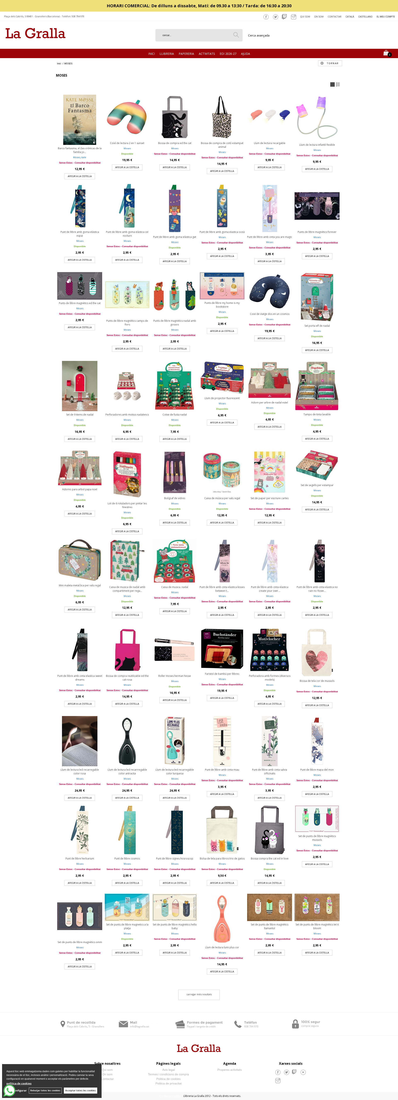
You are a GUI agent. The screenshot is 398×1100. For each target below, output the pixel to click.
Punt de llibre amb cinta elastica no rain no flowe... (317, 589)
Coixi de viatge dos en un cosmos (269, 314)
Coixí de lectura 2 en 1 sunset (127, 143)
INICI (151, 54)
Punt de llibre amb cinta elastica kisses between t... (222, 589)
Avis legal (168, 1069)
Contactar (334, 16)
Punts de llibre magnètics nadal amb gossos (174, 322)
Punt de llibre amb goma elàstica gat (174, 237)
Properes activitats (229, 1069)
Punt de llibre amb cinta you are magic (269, 237)
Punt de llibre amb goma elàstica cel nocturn (127, 233)
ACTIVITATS (207, 54)
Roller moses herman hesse (174, 676)
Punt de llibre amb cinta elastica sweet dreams (79, 677)
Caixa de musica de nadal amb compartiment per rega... (127, 589)
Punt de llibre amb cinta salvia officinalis (269, 771)
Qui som (305, 16)
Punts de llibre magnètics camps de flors (127, 322)
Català (350, 16)
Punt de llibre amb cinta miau (222, 769)
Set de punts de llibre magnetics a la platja (127, 926)
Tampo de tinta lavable (317, 414)
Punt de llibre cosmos (127, 858)
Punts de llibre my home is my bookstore (222, 304)
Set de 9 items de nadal (79, 414)
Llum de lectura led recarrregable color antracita (127, 771)
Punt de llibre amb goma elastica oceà (222, 232)
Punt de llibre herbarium (80, 858)
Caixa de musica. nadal (174, 587)
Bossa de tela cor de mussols (317, 681)
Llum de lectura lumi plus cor (222, 947)
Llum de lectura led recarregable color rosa (80, 771)
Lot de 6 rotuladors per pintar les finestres (127, 505)
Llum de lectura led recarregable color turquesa (174, 771)
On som (319, 16)
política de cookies (19, 1083)
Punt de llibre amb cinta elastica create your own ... (269, 589)
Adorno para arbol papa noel (79, 489)
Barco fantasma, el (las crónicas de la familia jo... (80, 150)
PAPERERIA (186, 54)
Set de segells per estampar (317, 485)
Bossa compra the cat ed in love (270, 858)
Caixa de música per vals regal (222, 498)
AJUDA (245, 54)
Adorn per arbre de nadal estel (269, 402)
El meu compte (386, 16)
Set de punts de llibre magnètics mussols (317, 838)
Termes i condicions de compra (168, 1074)
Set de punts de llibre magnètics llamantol (269, 926)
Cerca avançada (258, 35)
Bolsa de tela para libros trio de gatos (222, 858)
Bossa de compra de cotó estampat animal (222, 145)
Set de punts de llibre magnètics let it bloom (317, 926)
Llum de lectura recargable (269, 143)
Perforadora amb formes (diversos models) (269, 677)
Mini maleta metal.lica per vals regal (80, 585)
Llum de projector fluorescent (222, 398)
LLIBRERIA (167, 54)
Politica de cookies (168, 1078)
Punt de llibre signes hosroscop (174, 858)
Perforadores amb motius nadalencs (127, 414)
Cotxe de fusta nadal (175, 414)
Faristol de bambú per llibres (222, 674)
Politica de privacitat (168, 1083)
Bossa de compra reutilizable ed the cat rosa (127, 677)
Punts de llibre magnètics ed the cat (80, 303)
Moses (127, 148)
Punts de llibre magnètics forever (317, 232)
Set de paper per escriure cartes (270, 498)
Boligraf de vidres (174, 498)
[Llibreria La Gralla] (35, 43)
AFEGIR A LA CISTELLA (80, 176)
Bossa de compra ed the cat (174, 143)
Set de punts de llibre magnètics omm (80, 942)
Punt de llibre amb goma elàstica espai (80, 233)
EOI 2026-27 (228, 54)
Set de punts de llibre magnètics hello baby (175, 926)
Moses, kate (79, 157)
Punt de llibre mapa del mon (317, 769)
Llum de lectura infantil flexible (317, 145)
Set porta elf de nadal (317, 326)
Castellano (365, 16)
